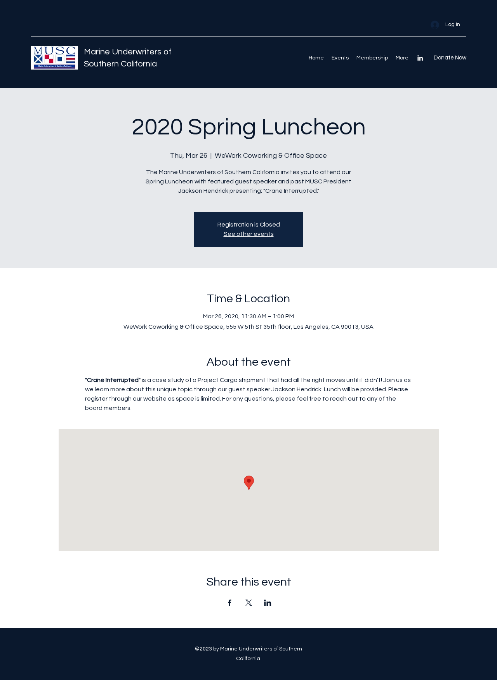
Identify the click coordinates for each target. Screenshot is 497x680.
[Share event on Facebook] (229, 603)
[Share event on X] (248, 603)
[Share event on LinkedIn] (267, 603)
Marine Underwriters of (128, 51)
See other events (249, 234)
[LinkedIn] (420, 58)
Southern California (120, 63)
